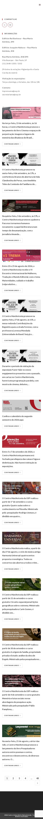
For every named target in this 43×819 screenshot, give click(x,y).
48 (37, 778)
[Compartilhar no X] (4, 24)
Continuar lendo (11, 144)
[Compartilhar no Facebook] (10, 24)
